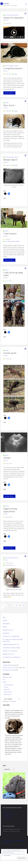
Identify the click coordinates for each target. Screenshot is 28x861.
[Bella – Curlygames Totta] (22, 840)
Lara (6, 241)
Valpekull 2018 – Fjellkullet (10, 651)
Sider (4, 617)
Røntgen (16, 165)
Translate (13, 701)
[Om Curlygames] (3, 840)
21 (13, 605)
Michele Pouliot (11, 241)
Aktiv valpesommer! (7, 670)
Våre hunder (6, 623)
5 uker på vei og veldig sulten (13, 274)
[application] (14, 33)
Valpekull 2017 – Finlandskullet (11, 636)
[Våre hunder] (10, 840)
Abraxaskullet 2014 (8, 630)
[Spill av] (5, 37)
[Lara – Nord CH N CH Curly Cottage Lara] (13, 840)
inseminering (8, 565)
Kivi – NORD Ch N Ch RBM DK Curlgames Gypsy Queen (13, 640)
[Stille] (20, 37)
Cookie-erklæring (7, 855)
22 (16, 605)
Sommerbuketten (7, 818)
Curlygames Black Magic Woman (11, 647)
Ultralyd (6, 457)
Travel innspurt (10, 233)
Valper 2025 (6, 689)
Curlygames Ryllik (7, 665)
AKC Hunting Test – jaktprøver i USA (12, 657)
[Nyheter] (6, 840)
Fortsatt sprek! (9, 353)
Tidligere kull (6, 633)
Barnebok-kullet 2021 (8, 654)
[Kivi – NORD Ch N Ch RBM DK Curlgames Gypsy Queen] (16, 840)
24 (23, 605)
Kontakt (5, 627)
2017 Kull (6, 687)
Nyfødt (15, 74)
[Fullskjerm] (22, 37)
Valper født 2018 (8, 692)
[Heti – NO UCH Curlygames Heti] (19, 840)
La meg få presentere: (13, 68)
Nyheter (16, 15)
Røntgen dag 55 (10, 159)
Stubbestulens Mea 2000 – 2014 (11, 644)
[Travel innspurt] (14, 218)
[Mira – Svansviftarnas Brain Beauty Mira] (3, 843)
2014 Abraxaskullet (9, 15)
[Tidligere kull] (6, 843)
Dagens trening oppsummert (10, 510)
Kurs (4, 679)
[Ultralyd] (14, 442)
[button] (14, 32)
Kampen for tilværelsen (13, 17)
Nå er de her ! (9, 105)
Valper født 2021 (8, 694)
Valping (15, 111)
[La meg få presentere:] (14, 53)
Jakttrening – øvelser (7, 677)
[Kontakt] (10, 843)
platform (18, 241)
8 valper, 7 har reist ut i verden (10, 667)
